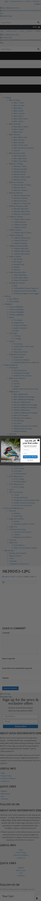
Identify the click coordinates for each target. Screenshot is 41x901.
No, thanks (30, 460)
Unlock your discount (30, 457)
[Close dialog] (38, 440)
